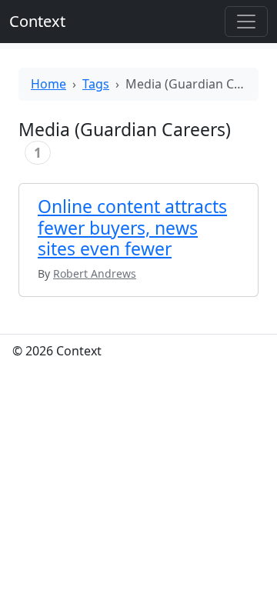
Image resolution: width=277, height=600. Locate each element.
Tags (95, 83)
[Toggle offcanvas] (246, 21)
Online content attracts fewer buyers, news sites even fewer (132, 227)
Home (48, 83)
